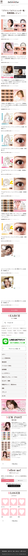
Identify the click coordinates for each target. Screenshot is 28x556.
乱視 (15, 330)
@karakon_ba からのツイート (14, 484)
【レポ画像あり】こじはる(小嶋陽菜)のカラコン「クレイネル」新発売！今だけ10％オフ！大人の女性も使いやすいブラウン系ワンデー (13, 81)
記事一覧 (13, 5)
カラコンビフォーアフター (5, 5)
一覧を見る (14, 464)
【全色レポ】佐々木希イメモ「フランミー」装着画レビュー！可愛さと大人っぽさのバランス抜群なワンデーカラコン (13, 215)
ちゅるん (10, 330)
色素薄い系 (4, 328)
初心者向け (4, 333)
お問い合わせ (23, 551)
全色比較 (21, 333)
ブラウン (11, 333)
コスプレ (4, 330)
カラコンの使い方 (15, 349)
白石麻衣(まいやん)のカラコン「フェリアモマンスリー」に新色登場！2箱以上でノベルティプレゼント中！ (14, 58)
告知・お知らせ (16, 551)
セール (3, 335)
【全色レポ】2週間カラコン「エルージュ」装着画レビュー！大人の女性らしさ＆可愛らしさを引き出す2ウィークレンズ (14, 105)
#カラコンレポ (3, 130)
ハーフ (10, 328)
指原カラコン (23, 328)
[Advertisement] (14, 533)
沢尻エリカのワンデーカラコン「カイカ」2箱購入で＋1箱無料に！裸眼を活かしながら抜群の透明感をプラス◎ (14, 35)
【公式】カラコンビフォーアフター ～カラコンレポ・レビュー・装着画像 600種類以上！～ (14, 2)
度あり (16, 333)
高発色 (24, 330)
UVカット (9, 335)
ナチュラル (16, 328)
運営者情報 (4, 551)
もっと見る (14, 310)
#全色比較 (3, 109)
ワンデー (19, 330)
